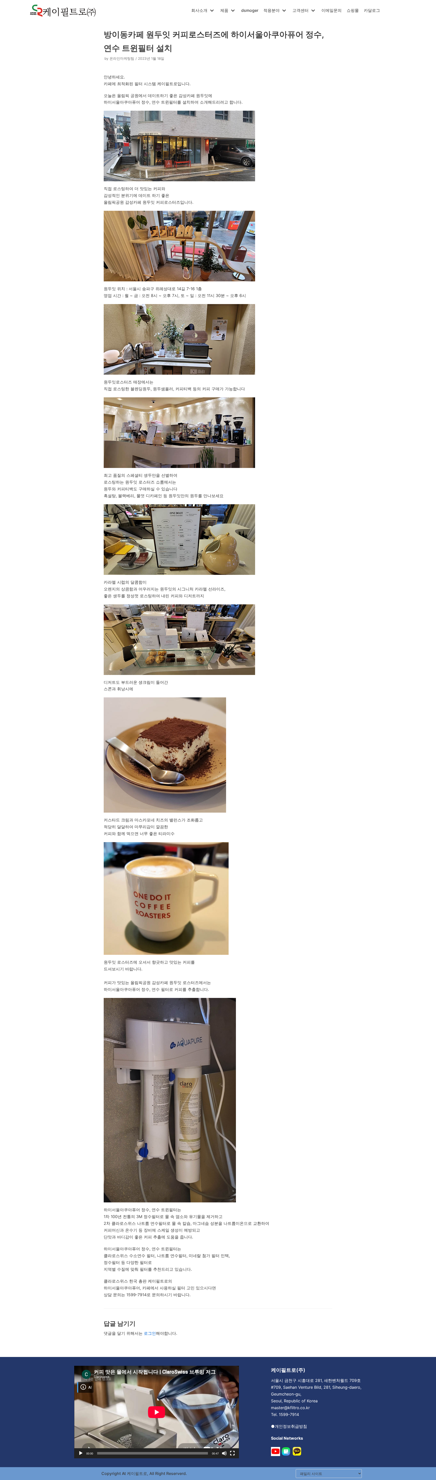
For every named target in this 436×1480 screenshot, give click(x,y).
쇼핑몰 (353, 10)
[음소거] (224, 1453)
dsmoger (249, 10)
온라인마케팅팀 (122, 58)
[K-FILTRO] (63, 11)
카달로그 (372, 10)
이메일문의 (331, 10)
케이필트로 (136, 1473)
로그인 (150, 1333)
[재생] (80, 1453)
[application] (156, 1412)
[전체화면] (232, 1453)
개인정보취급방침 (291, 1426)
